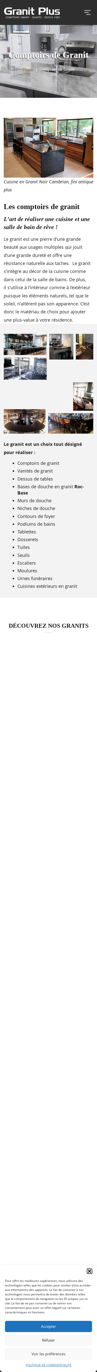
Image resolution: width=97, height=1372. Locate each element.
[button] (89, 1271)
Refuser (48, 1340)
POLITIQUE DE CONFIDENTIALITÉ (48, 1365)
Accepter (48, 1326)
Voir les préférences (48, 1353)
